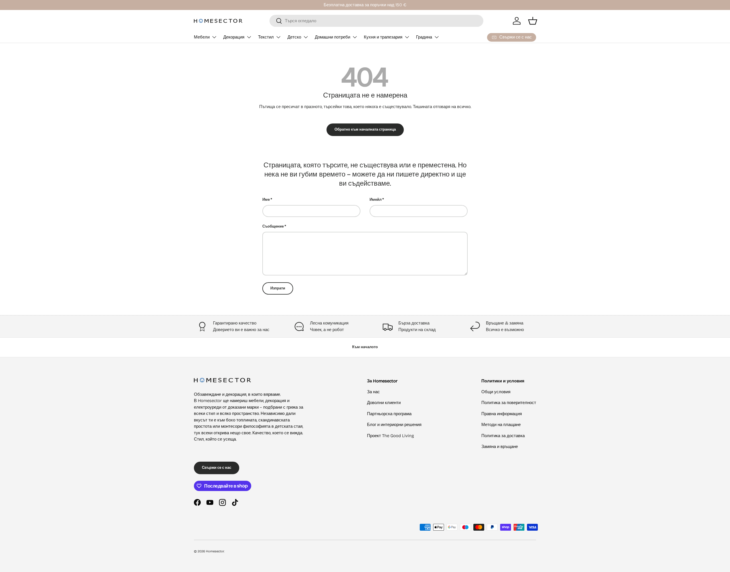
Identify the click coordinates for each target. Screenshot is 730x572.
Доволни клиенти (384, 402)
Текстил (266, 37)
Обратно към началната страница (365, 129)
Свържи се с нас (216, 467)
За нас (373, 391)
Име (266, 199)
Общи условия (495, 391)
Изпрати (277, 288)
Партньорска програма (389, 413)
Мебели (202, 37)
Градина (424, 37)
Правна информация (501, 413)
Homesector (215, 551)
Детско (294, 37)
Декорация (233, 37)
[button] (532, 21)
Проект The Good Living (390, 435)
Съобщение (273, 226)
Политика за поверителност (508, 402)
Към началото (365, 347)
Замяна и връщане (499, 446)
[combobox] (376, 21)
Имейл (376, 199)
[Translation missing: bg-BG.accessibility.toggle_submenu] (214, 37)
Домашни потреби (332, 37)
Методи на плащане (501, 424)
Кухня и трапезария (383, 37)
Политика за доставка (503, 435)
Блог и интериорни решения (394, 424)
